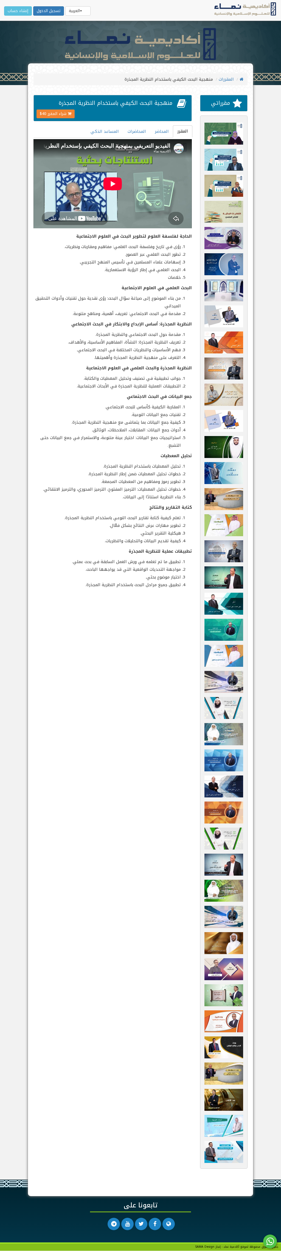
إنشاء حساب (18, 11)
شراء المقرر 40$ (54, 113)
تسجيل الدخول (48, 11)
